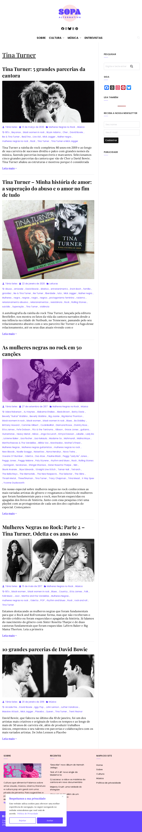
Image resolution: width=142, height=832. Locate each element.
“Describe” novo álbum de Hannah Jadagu (67, 766)
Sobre (41, 37)
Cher (65, 132)
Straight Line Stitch (46, 469)
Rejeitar (22, 820)
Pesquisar (134, 66)
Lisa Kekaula (40, 438)
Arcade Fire (11, 707)
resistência (56, 302)
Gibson (59, 429)
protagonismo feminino (61, 297)
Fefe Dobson (23, 429)
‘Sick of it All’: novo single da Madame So (64, 773)
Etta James (8, 429)
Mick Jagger (49, 136)
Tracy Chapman (57, 478)
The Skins (79, 473)
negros (43, 297)
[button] (63, 37)
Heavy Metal (23, 433)
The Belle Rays (9, 473)
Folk (86, 591)
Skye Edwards (26, 469)
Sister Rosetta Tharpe (59, 465)
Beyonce (16, 132)
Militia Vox (43, 442)
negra (17, 297)
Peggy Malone (25, 460)
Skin (75, 465)
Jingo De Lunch (48, 433)
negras (25, 297)
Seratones (21, 465)
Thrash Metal (9, 478)
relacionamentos (39, 302)
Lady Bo (90, 433)
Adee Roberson (13, 411)
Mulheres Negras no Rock (62, 127)
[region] (36, 810)
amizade (18, 288)
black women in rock (34, 132)
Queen (49, 711)
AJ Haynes (29, 411)
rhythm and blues (60, 460)
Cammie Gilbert (29, 425)
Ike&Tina (26, 136)
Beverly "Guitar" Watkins (15, 416)
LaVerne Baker (10, 438)
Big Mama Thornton (72, 416)
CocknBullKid (47, 425)
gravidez (7, 293)
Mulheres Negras (11, 447)
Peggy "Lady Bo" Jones (75, 456)
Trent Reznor (76, 711)
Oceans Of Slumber (12, 456)
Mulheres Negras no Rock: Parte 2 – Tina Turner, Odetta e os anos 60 (43, 530)
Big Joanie (54, 416)
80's (7, 132)
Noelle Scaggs (24, 451)
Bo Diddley (79, 420)
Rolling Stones (78, 302)
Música (73, 37)
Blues (69, 420)
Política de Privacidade (27, 813)
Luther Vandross (69, 707)
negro (34, 297)
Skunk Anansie (9, 469)
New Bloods (8, 451)
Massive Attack (10, 711)
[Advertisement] (122, 178)
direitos (45, 288)
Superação (18, 306)
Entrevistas (93, 37)
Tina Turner (43, 141)
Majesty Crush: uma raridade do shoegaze (66, 788)
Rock (32, 141)
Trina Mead (74, 478)
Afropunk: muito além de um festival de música (64, 795)
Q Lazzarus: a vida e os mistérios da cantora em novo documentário (67, 781)
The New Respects (47, 473)
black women (34, 420)
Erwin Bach (75, 288)
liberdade (50, 293)
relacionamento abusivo (15, 302)
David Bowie (76, 132)
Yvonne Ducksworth (13, 482)
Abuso (8, 288)
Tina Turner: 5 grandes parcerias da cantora (43, 72)
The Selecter (65, 473)
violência (44, 306)
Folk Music (7, 595)
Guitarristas (8, 433)
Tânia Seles (11, 127)
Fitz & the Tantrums (42, 429)
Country (63, 591)
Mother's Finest (73, 442)
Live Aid (37, 136)
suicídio (6, 306)
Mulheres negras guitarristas (37, 447)
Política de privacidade (108, 782)
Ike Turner (38, 293)
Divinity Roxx (80, 425)
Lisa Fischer (26, 438)
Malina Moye (83, 438)
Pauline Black (54, 456)
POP (42, 600)
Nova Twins (69, 451)
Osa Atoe (40, 456)
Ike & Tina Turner (11, 136)
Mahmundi (69, 438)
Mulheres (7, 297)
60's (7, 591)
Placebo (39, 711)
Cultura (55, 37)
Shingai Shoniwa (37, 465)
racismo (80, 297)
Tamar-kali (63, 469)
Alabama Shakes (46, 411)
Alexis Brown (63, 411)
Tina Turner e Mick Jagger (64, 141)
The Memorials (27, 473)
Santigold (8, 465)
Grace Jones (71, 429)
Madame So (55, 438)
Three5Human (25, 478)
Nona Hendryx (53, 451)
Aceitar (50, 820)
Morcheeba (56, 442)
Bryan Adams (54, 132)
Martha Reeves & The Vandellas (19, 442)
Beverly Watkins (38, 416)
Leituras (54, 283)
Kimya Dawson (66, 433)
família (86, 288)
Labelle (80, 433)
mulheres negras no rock (15, 141)
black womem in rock (13, 420)
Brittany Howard (10, 425)
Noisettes (39, 451)
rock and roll (80, 600)
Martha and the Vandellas (35, 595)
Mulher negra (64, 136)
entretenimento (59, 288)
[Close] (63, 796)
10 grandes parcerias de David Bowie (45, 649)
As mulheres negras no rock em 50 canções (42, 350)
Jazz (17, 595)
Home (99, 765)
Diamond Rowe (64, 425)
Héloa (35, 433)
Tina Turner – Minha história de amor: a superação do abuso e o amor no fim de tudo (47, 188)
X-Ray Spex (88, 478)
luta (60, 293)
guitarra (84, 429)
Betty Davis (78, 411)
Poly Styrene (42, 460)
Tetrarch (75, 469)
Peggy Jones (9, 460)
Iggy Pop (39, 707)
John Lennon (52, 707)
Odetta (29, 456)
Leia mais (8, 168)
